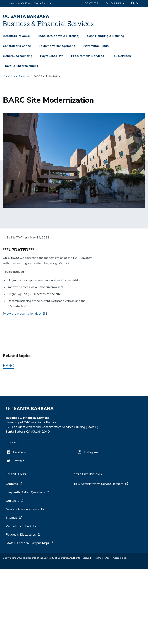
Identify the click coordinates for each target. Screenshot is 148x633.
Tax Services (121, 56)
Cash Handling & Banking (105, 36)
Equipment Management (57, 46)
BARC (8, 365)
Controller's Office (17, 46)
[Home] (48, 25)
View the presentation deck (22, 314)
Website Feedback (19, 526)
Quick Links (113, 3)
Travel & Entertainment (20, 66)
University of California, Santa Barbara (28, 3)
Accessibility (120, 557)
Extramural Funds (96, 46)
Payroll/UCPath (51, 56)
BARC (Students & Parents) (58, 36)
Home (6, 76)
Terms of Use (102, 557)
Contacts (91, 3)
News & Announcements (23, 509)
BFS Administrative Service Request (99, 484)
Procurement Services (87, 56)
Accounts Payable (16, 36)
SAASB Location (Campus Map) (27, 543)
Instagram (90, 452)
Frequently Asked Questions (25, 492)
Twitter (18, 461)
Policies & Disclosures (21, 534)
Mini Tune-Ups (21, 76)
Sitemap (11, 518)
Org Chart (12, 501)
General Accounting (17, 56)
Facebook (19, 452)
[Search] (135, 3)
